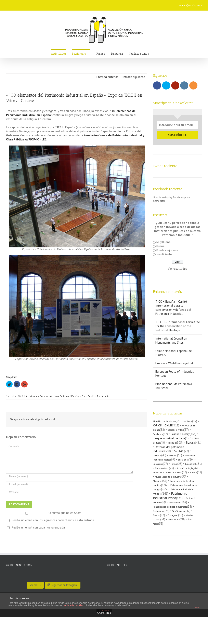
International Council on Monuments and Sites (171, 340)
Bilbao (172, 442)
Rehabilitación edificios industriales (170, 506)
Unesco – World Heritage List (174, 363)
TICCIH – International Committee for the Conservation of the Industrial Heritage (177, 326)
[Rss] (68, 3)
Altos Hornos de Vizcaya (164, 421)
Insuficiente (164, 254)
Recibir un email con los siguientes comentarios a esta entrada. (53, 520)
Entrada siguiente (133, 77)
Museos (193, 472)
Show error (159, 201)
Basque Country (180, 434)
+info (197, 607)
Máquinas (75, 396)
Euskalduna (183, 459)
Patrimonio (103, 396)
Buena (160, 246)
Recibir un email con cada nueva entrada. (38, 527)
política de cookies (73, 605)
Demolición (179, 451)
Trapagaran (173, 515)
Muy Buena (163, 242)
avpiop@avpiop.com (190, 5)
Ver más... (35, 585)
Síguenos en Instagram (65, 585)
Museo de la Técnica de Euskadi (167, 472)
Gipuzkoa (190, 463)
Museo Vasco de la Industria (168, 476)
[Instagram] (61, 3)
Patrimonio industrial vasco (170, 495)
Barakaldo (158, 434)
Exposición (158, 464)
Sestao (156, 515)
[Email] (74, 3)
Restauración (159, 511)
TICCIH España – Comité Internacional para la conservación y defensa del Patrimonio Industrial (173, 308)
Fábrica (174, 464)
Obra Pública (89, 396)
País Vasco (175, 502)
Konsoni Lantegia (185, 468)
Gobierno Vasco (162, 468)
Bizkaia (190, 442)
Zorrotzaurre (174, 519)
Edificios (64, 396)
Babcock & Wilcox (176, 429)
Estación (173, 455)
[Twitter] (48, 3)
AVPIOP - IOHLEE (163, 425)
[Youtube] (55, 3)
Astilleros (187, 421)
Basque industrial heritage (169, 438)
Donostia (157, 455)
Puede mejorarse (167, 250)
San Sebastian (178, 511)
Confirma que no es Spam (64, 513)
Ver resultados (177, 269)
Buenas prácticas (49, 396)
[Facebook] (42, 3)
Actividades (32, 396)
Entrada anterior (107, 77)
